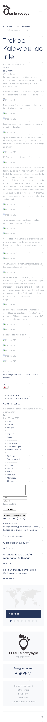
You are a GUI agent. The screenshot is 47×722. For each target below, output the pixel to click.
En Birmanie (8, 71)
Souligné (10, 427)
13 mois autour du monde (23, 701)
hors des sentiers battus (24, 374)
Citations (11, 456)
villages (11, 374)
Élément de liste (14, 449)
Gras (9, 421)
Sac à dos (7, 27)
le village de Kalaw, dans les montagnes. (20, 530)
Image (9, 437)
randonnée (8, 377)
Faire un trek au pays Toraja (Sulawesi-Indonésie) (19, 571)
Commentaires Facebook (18, 398)
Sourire (10, 468)
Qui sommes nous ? (23, 686)
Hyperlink (11, 434)
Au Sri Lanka (8, 548)
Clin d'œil (11, 481)
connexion (23, 697)
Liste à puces (12, 443)
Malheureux (12, 478)
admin (6, 67)
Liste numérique (14, 446)
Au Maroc (7, 563)
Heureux (10, 465)
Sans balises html (14, 459)
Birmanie (26, 27)
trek (37, 374)
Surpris (10, 471)
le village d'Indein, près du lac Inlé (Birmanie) (21, 526)
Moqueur (11, 474)
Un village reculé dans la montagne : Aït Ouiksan (17, 556)
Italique (10, 424)
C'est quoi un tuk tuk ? (16, 542)
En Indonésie (8, 578)
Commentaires (13, 395)
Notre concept (23, 690)
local (5, 374)
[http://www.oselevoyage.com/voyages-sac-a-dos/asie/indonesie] (23, 614)
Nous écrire (23, 694)
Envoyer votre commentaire (14, 515)
